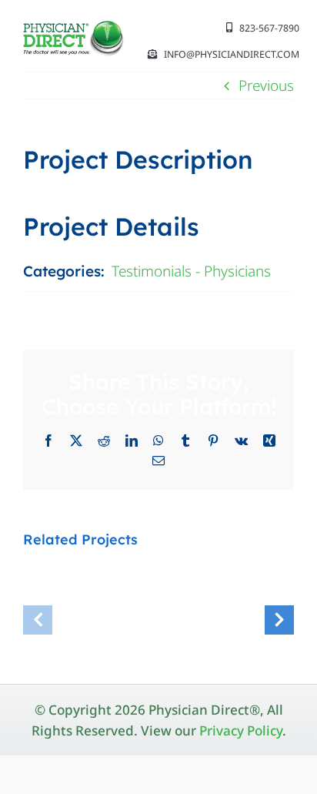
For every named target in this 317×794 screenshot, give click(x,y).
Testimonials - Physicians (191, 271)
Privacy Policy (240, 730)
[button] (37, 620)
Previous (266, 85)
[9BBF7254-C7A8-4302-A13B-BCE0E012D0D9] (74, 28)
